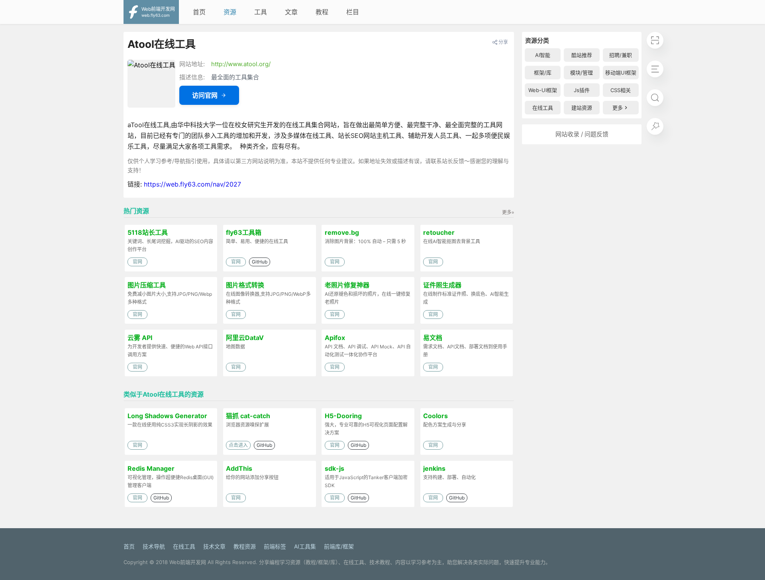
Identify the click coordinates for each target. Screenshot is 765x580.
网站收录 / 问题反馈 (581, 134)
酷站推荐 (581, 55)
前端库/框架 (339, 546)
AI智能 (542, 55)
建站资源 (581, 107)
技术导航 (154, 546)
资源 (230, 12)
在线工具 (542, 107)
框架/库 (542, 72)
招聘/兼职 (620, 55)
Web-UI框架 (542, 90)
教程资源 (244, 546)
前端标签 (275, 546)
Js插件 (582, 90)
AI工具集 (305, 546)
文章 (291, 12)
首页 (199, 12)
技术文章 (214, 546)
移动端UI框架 (620, 72)
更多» (508, 212)
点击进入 (238, 445)
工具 (260, 12)
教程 (322, 12)
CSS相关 (620, 90)
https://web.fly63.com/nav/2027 (192, 184)
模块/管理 (581, 72)
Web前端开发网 (187, 562)
